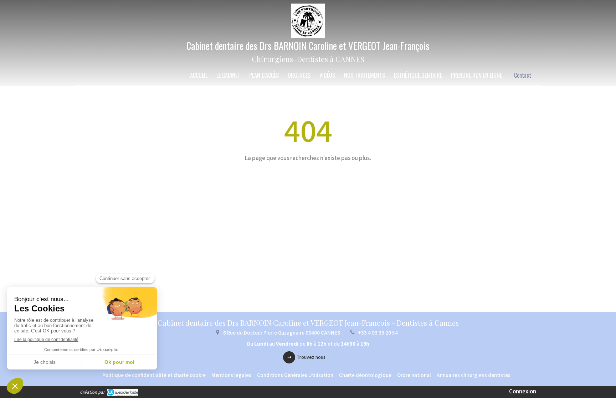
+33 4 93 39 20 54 (378, 333)
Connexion (522, 391)
